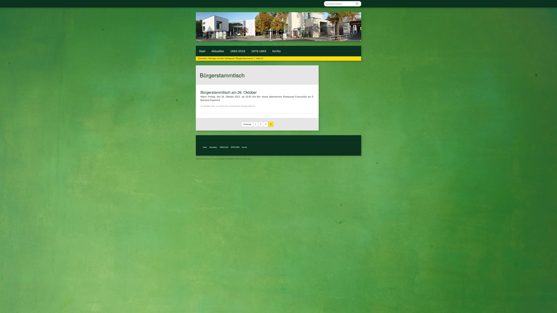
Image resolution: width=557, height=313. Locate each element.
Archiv (276, 51)
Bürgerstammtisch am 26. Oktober (228, 92)
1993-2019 (237, 51)
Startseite (202, 58)
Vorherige (247, 124)
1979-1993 (258, 51)
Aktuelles (217, 51)
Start (202, 51)
